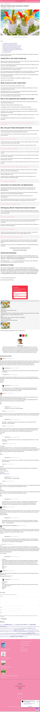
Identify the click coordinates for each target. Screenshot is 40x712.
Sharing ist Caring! (6, 52)
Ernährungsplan (14, 624)
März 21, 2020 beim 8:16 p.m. (15, 536)
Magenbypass (26, 626)
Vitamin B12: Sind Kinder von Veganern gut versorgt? (9, 675)
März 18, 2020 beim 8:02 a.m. (10, 358)
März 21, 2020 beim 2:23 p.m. (9, 544)
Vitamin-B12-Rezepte (21, 633)
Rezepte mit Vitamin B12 (27, 628)
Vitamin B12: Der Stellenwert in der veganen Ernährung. (12, 237)
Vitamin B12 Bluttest (5, 634)
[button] (1, 1)
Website (1, 612)
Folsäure (28, 624)
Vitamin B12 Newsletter (24, 643)
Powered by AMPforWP (20, 708)
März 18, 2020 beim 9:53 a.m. (15, 385)
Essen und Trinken (21, 624)
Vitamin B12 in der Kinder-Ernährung (10, 43)
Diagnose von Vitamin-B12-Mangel (8, 216)
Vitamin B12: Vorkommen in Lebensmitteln (10, 148)
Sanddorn (34, 628)
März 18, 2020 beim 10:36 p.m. (11, 443)
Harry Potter (12, 626)
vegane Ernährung (19, 630)
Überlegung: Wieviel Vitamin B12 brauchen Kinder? (12, 49)
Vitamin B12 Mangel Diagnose (27, 634)
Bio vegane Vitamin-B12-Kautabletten (9, 181)
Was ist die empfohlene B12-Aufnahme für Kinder (12, 45)
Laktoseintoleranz (21, 626)
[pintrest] (21, 698)
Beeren (1, 624)
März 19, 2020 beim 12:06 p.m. (15, 419)
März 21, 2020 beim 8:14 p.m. (15, 517)
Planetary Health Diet (17, 628)
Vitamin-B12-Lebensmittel (19, 631)
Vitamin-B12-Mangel (29, 631)
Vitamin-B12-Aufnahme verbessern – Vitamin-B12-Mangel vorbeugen (14, 166)
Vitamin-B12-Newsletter (7, 50)
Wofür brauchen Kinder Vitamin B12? (10, 44)
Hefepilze (15, 626)
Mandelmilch (30, 626)
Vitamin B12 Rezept (7, 636)
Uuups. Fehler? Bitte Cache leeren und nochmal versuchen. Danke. (29, 703)
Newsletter (12, 260)
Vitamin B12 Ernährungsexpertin (26, 641)
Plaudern (30, 706)
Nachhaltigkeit (35, 626)
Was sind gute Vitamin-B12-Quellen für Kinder (11, 47)
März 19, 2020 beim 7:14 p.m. (10, 481)
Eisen (3, 624)
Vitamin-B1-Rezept (11, 631)
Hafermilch (8, 626)
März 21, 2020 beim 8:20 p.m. (15, 556)
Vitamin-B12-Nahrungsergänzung (9, 633)
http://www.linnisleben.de (4, 473)
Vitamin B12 (31, 633)
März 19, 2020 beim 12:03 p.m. (15, 437)
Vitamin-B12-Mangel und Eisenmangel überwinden (11, 204)
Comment (1, 596)
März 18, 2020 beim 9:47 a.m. (13, 374)
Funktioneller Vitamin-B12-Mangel (8, 229)
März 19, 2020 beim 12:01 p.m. (15, 457)
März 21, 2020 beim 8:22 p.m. (15, 579)
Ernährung (7, 624)
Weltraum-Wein (25, 636)
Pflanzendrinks (4, 628)
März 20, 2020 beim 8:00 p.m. (22, 525)
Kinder (17, 626)
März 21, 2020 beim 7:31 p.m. (11, 570)
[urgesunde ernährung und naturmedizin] (20, 1)
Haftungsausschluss (24, 650)
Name (1, 607)
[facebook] (19, 698)
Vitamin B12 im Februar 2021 (5, 649)
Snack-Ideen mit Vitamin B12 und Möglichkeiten (12, 48)
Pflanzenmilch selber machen (10, 628)
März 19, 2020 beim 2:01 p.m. (10, 464)
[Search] (38, 1)
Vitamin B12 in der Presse (25, 645)
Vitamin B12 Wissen (16, 636)
